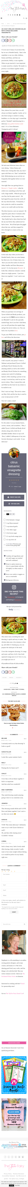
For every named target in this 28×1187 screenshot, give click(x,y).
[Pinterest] (14, 14)
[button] (2, 716)
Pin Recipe (15, 504)
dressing (11, 677)
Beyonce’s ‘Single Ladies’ (9, 188)
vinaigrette (18, 677)
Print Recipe (15, 497)
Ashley (3, 773)
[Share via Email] (17, 683)
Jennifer (4, 803)
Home (2, 23)
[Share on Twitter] (14, 683)
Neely (3, 762)
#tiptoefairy (18, 599)
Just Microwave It (21, 1176)
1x (7, 514)
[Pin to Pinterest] (15, 683)
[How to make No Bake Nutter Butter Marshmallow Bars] (14, 712)
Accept (11, 1185)
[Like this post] (11, 683)
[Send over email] (13, 40)
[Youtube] (17, 14)
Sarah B (4, 819)
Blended (20, 268)
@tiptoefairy (11, 597)
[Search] (23, 18)
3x (13, 514)
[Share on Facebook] (3, 40)
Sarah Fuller (6, 752)
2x (10, 514)
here (16, 330)
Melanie (4, 738)
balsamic (4, 677)
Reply (25, 738)
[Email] (19, 14)
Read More (17, 1185)
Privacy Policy (8, 1173)
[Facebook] (8, 14)
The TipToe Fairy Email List (14, 993)
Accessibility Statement (8, 1176)
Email (23, 983)
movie (8, 23)
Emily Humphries (7, 789)
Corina (3, 841)
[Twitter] (10, 14)
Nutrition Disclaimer (18, 1173)
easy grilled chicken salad (15, 124)
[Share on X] (6, 40)
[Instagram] (12, 14)
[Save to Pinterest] (9, 40)
